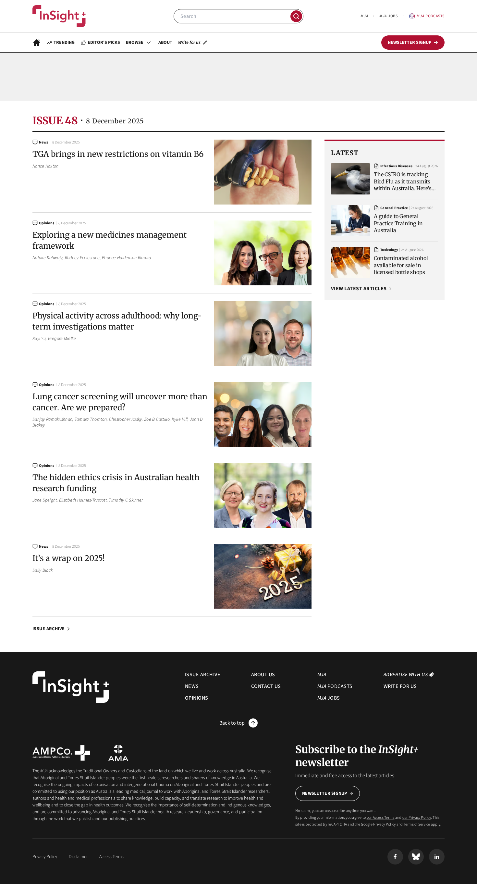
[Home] (59, 16)
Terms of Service (417, 824)
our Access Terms (381, 817)
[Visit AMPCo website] (61, 753)
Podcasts (431, 16)
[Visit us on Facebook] (395, 857)
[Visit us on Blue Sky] (416, 857)
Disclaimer (78, 856)
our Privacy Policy (416, 817)
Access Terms (111, 856)
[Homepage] (36, 42)
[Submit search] (296, 16)
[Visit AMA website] (118, 753)
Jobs (388, 16)
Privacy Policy (384, 824)
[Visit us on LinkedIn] (437, 857)
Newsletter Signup (324, 793)
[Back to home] (70, 687)
